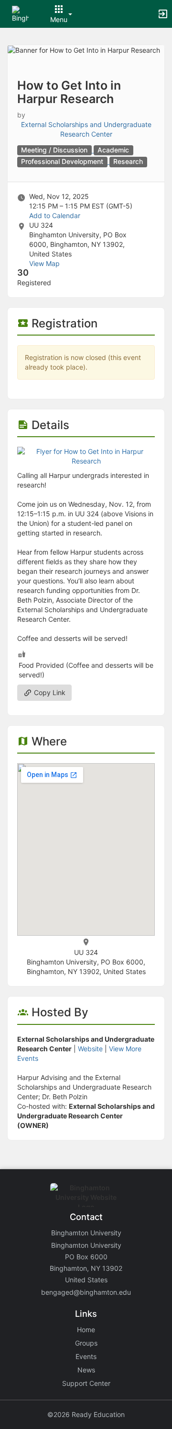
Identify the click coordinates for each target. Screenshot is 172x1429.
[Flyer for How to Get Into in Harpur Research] (86, 456)
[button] (20, 13)
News (86, 1370)
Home (86, 1329)
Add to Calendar (54, 215)
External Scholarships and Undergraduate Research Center (86, 129)
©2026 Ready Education (86, 1414)
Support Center (86, 1383)
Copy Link (48, 692)
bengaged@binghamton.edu (86, 1292)
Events (86, 1356)
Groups (86, 1343)
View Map (44, 263)
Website (90, 1049)
